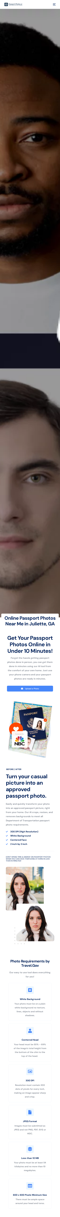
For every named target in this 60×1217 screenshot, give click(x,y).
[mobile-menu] (54, 4)
